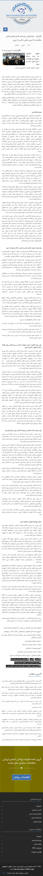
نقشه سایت (37, 844)
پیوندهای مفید (36, 840)
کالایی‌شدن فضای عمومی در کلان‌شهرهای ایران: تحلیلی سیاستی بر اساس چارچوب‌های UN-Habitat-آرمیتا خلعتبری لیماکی (21, 682)
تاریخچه (38, 806)
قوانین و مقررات (36, 852)
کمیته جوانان (37, 822)
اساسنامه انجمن (36, 818)
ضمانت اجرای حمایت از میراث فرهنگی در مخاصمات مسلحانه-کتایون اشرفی (21, 735)
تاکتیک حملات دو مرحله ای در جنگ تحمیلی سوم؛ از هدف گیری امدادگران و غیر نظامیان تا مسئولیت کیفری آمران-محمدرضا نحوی (21, 729)
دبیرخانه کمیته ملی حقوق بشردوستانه (26, 663)
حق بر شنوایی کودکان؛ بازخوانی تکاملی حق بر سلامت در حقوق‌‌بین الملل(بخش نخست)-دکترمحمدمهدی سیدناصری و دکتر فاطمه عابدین (21, 721)
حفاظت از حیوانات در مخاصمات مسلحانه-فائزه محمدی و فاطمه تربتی (21, 740)
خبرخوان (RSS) (36, 848)
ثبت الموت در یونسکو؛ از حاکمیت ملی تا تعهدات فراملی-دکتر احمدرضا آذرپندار (21, 702)
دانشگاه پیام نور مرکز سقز (19, 659)
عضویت (38, 836)
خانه (28, 45)
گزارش (17, 45)
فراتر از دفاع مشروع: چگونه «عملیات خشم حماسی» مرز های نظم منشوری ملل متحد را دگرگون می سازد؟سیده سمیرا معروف (21, 688)
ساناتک (4, 873)
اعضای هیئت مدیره (35, 814)
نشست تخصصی (36, 707)
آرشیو (23, 45)
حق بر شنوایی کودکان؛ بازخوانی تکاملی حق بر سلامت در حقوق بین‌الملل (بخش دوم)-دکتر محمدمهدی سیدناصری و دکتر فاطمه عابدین (21, 713)
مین (31, 659)
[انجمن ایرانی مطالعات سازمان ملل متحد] (21, 13)
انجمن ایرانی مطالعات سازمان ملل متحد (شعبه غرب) (22, 666)
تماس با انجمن (36, 810)
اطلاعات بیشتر (21, 777)
